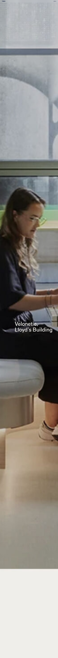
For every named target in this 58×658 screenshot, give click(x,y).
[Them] (4, 1)
